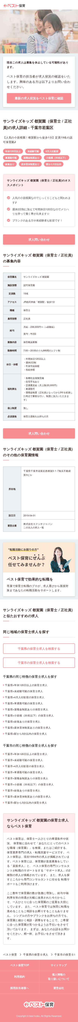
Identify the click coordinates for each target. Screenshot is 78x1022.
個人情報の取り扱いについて (58, 976)
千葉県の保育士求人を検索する (39, 648)
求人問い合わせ (39, 239)
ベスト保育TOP (19, 965)
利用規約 (19, 976)
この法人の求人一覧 (33, 527)
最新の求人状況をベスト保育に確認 (39, 98)
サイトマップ (59, 965)
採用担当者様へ (19, 988)
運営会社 (58, 988)
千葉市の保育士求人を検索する (39, 662)
